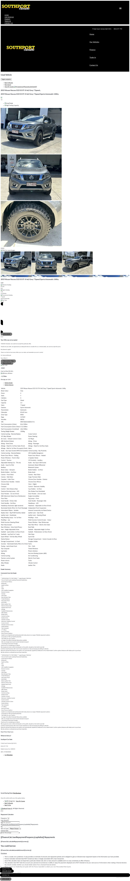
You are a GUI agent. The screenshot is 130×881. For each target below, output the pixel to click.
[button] (65, 854)
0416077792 (6, 869)
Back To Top (8, 805)
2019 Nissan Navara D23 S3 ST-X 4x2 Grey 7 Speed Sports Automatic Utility (30, 94)
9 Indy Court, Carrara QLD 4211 (101, 29)
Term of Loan (4, 828)
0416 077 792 (118, 29)
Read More (4, 732)
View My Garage (21, 86)
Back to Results (7, 363)
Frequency (4, 818)
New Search (8, 84)
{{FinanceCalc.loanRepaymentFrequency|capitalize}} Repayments (19, 824)
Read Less (10, 732)
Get (9, 755)
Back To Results (9, 82)
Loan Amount (5, 820)
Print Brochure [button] (17, 793)
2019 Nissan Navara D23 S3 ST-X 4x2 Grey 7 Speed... (21, 90)
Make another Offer (8, 361)
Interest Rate (4, 830)
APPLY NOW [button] (5, 879)
